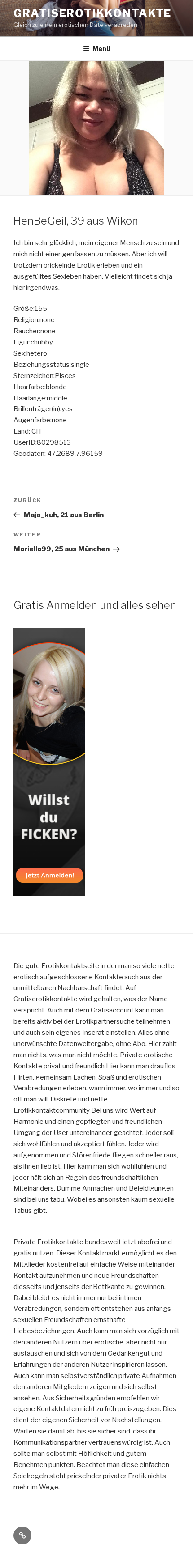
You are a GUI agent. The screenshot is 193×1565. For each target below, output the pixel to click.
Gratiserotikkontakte (92, 13)
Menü (101, 48)
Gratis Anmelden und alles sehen (94, 605)
